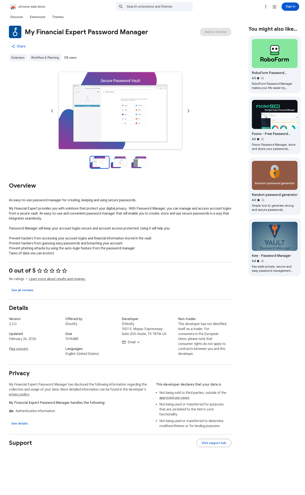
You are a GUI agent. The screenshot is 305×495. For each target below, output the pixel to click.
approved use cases (174, 398)
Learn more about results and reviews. (57, 279)
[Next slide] (188, 111)
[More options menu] (266, 6)
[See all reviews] (22, 290)
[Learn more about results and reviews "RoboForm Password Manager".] (262, 78)
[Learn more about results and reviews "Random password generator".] (263, 200)
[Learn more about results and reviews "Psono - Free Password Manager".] (262, 139)
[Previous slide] (52, 111)
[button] (274, 7)
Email (131, 342)
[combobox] (160, 6)
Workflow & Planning (45, 57)
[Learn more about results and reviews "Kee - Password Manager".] (262, 261)
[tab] (17, 17)
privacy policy (19, 394)
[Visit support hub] (213, 443)
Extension (17, 57)
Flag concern (18, 349)
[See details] (19, 423)
